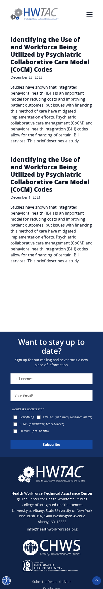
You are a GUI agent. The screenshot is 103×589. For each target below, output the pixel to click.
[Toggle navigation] (89, 14)
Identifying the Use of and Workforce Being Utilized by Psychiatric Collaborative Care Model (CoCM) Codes (50, 54)
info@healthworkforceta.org (52, 529)
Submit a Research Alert (51, 581)
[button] (6, 580)
